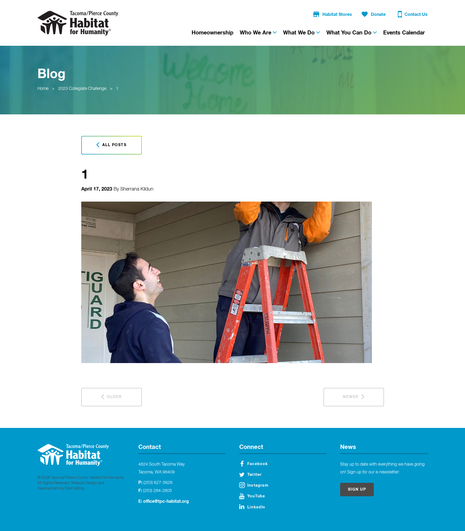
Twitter (254, 475)
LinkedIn (256, 507)
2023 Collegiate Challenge (82, 89)
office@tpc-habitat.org (166, 501)
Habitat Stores (337, 14)
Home (42, 89)
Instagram (258, 485)
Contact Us (416, 14)
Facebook (257, 464)
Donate (378, 14)
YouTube (256, 496)
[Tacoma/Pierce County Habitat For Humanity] (77, 23)
